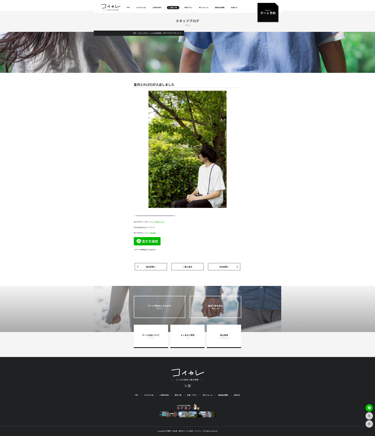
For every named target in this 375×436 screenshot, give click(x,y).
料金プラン (188, 7)
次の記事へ (224, 266)
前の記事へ (151, 266)
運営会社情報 (220, 7)
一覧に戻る (187, 266)
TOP (128, 7)
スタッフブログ (143, 33)
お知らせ (234, 7)
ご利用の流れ (157, 7)
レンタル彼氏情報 (155, 33)
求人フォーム (203, 7)
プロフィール (159, 222)
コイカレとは (141, 7)
